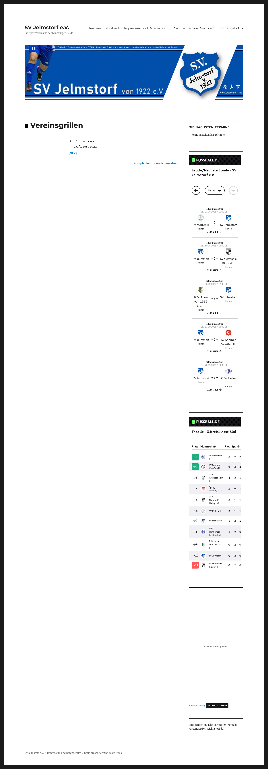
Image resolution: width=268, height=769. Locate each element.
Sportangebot (229, 28)
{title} (72, 153)
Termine (95, 28)
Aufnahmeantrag (197, 706)
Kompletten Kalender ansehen (155, 163)
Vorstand (112, 28)
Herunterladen (217, 706)
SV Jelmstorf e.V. (47, 27)
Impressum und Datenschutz (146, 28)
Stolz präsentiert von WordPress (103, 753)
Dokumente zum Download (193, 28)
